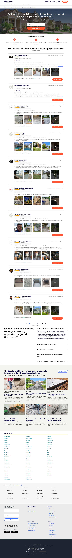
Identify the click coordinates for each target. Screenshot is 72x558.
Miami (5, 469)
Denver (6, 458)
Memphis (49, 446)
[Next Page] (45, 323)
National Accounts (31, 530)
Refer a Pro (51, 513)
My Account (51, 508)
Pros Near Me (51, 515)
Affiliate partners (52, 536)
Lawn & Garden (16, 4)
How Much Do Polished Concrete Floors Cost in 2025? (13, 419)
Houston (49, 458)
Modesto (6, 448)
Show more (60, 66)
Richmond (49, 467)
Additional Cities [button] (7, 501)
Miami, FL (54, 490)
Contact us (51, 532)
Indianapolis (7, 479)
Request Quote (57, 79)
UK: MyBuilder (50, 545)
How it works (51, 523)
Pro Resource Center (32, 527)
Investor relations (52, 530)
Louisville (28, 436)
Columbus (28, 477)
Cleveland (28, 475)
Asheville (28, 463)
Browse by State (17, 485)
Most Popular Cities (7, 485)
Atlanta (6, 475)
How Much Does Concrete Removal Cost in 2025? (35, 419)
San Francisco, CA (26, 498)
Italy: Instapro (36, 545)
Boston (27, 442)
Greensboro (28, 467)
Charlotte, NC (25, 488)
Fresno (5, 442)
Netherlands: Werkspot (43, 545)
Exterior (10, 4)
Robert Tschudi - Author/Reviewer (11, 391)
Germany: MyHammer (29, 545)
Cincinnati (28, 473)
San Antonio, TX (55, 496)
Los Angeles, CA (40, 490)
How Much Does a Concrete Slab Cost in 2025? (56, 395)
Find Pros (29, 508)
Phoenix (6, 438)
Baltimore (28, 440)
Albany (27, 458)
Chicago (6, 477)
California (32, 549)
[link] (36, 57)
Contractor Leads (31, 528)
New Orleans (29, 438)
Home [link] (5, 7)
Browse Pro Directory (32, 509)
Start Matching (36, 28)
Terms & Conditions (42, 551)
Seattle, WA (39, 498)
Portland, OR (25, 496)
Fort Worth (49, 456)
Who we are (51, 525)
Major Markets (8, 433)
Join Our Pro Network (32, 525)
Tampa (5, 473)
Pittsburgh (49, 442)
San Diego (6, 452)
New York (28, 461)
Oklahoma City (29, 479)
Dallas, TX (54, 488)
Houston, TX (24, 490)
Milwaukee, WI (10, 493)
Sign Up (65, 1)
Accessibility (41, 549)
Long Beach (7, 444)
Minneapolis (28, 448)
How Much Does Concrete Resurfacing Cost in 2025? (54, 419)
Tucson (5, 440)
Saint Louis (28, 454)
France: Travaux (21, 545)
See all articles (62, 371)
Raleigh (27, 469)
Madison (49, 473)
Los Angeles (7, 446)
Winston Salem (29, 471)
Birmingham (7, 436)
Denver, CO (9, 490)
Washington (7, 463)
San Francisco (7, 454)
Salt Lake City (50, 463)
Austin (48, 450)
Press (50, 528)
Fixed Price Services (32, 511)
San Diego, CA (10, 498)
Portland (49, 436)
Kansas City (28, 452)
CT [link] (8, 7)
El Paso (48, 454)
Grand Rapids (29, 446)
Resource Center (52, 511)
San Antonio (50, 461)
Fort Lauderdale (8, 465)
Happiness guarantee (53, 534)
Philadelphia (50, 440)
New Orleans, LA (40, 493)
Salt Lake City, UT (41, 496)
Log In (58, 1)
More (21, 4)
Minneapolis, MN (25, 493)
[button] (18, 72)
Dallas (48, 452)
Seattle (49, 471)
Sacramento (7, 450)
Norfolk (49, 465)
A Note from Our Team (53, 517)
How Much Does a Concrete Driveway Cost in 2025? (36, 394)
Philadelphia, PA (10, 496)
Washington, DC (55, 498)
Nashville (49, 448)
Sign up (11, 519)
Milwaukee (49, 475)
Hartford (6, 461)
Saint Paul (28, 450)
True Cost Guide (52, 509)
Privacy (29, 549)
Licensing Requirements (53, 518)
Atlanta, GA (9, 488)
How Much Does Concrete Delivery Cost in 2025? (13, 395)
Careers (50, 527)
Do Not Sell (37, 549)
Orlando (6, 471)
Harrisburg (49, 438)
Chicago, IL (39, 488)
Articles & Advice (26, 4)
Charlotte (28, 465)
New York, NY (55, 493)
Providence (49, 444)
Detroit (27, 444)
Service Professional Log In (33, 523)
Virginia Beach (50, 469)
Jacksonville (7, 467)
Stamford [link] (12, 7)
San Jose (6, 456)
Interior (5, 4)
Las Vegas (28, 456)
